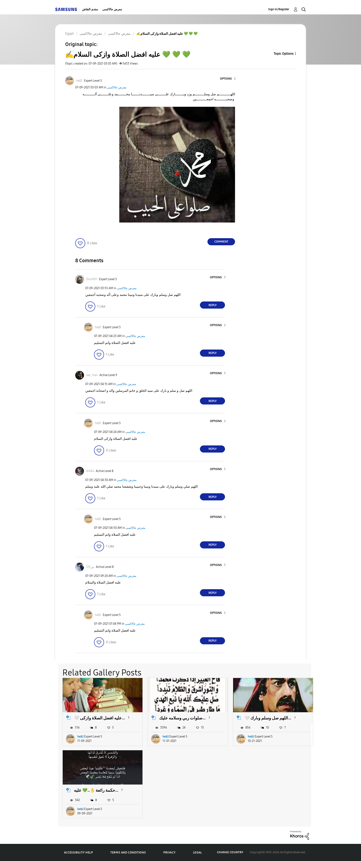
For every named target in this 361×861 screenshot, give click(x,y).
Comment (221, 241)
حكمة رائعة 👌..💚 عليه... (96, 790)
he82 (80, 736)
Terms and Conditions (128, 852)
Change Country (230, 852)
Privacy (169, 852)
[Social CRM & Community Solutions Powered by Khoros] (299, 835)
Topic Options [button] (284, 54)
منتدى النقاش (90, 9)
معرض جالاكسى (112, 9)
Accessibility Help (78, 852)
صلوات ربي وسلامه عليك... (182, 717)
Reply (212, 305)
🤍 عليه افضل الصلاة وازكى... (99, 717)
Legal (197, 852)
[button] (228, 79)
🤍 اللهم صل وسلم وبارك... (267, 717)
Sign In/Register (278, 9)
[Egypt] (66, 9)
